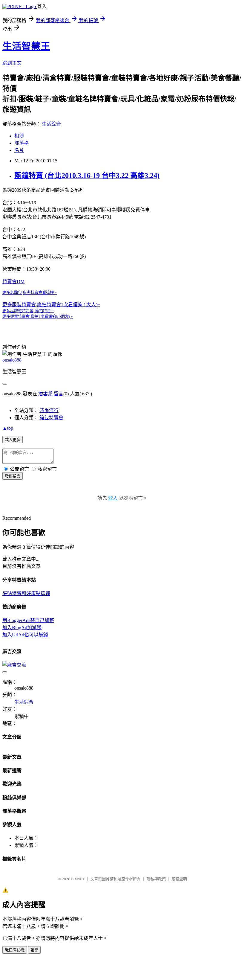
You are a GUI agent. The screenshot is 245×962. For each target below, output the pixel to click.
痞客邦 (45, 393)
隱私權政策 (156, 879)
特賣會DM (13, 281)
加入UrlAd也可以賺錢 (25, 634)
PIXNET (78, 879)
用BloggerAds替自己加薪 (28, 620)
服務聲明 (179, 879)
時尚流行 (49, 410)
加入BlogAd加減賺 (22, 627)
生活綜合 (51, 123)
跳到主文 (12, 62)
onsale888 (12, 359)
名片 (19, 150)
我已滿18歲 (14, 950)
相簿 (19, 135)
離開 (34, 950)
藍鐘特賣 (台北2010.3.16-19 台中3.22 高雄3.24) (87, 175)
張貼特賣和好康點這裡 (26, 593)
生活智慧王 (26, 46)
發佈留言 (12, 476)
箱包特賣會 (51, 417)
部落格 (21, 143)
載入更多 (12, 439)
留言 (58, 393)
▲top (7, 428)
